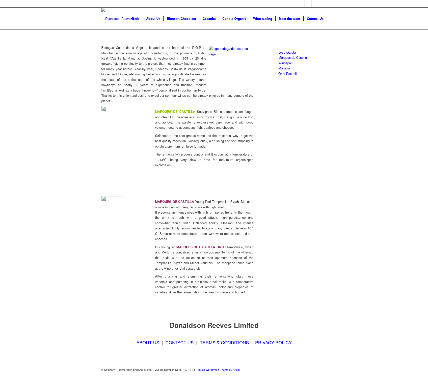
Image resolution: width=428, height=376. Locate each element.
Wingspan (285, 63)
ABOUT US (147, 342)
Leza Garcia (287, 52)
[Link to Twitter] (308, 3)
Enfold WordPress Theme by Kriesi (218, 370)
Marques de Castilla (292, 57)
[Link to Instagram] (315, 3)
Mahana (284, 68)
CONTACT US (179, 342)
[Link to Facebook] (300, 3)
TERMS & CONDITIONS (224, 342)
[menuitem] (135, 19)
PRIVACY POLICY (273, 342)
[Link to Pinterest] (323, 3)
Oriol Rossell (287, 73)
